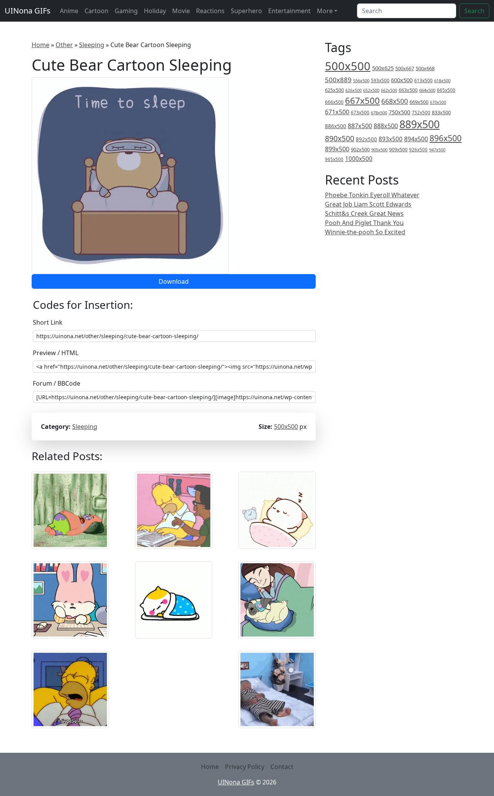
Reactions (210, 11)
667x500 (362, 101)
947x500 (437, 149)
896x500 (446, 138)
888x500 (386, 126)
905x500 (379, 149)
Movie (181, 11)
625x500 (334, 90)
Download (174, 281)
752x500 (421, 112)
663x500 (408, 90)
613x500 (423, 80)
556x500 (361, 80)
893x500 (391, 139)
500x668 (425, 68)
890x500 (339, 138)
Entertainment (289, 11)
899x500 (337, 149)
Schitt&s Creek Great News (364, 213)
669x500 (418, 101)
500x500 (286, 426)
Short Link (48, 322)
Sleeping (91, 45)
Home (40, 45)
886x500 (335, 126)
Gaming (126, 11)
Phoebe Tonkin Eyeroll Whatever (372, 195)
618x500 (442, 80)
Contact (282, 766)
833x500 (441, 112)
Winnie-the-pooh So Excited (365, 232)
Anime (69, 11)
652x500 (371, 90)
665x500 (446, 90)
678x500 (379, 112)
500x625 (383, 68)
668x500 (394, 101)
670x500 (438, 102)
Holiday (155, 11)
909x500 (398, 149)
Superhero (246, 11)
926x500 (418, 149)
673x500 (360, 112)
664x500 (427, 90)
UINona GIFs (28, 10)
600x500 (402, 80)
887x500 (360, 126)
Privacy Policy (244, 766)
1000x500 (358, 158)
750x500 (399, 112)
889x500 (419, 124)
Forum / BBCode (56, 383)
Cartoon (96, 11)
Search (474, 11)
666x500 (334, 102)
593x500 (380, 80)
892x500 (366, 139)
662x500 (389, 90)
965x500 (334, 159)
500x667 (404, 68)
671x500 (337, 112)
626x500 (353, 90)
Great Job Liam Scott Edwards (368, 204)
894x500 (416, 139)
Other (64, 45)
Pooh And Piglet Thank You (364, 222)
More (325, 11)
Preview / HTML (55, 353)
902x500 (360, 149)
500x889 (338, 79)
